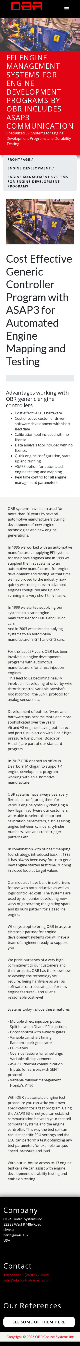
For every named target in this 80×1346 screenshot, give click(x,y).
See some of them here (39, 1322)
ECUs (18, 180)
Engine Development (38, 142)
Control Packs (31, 190)
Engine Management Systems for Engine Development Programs (47, 161)
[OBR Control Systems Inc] (24, 8)
